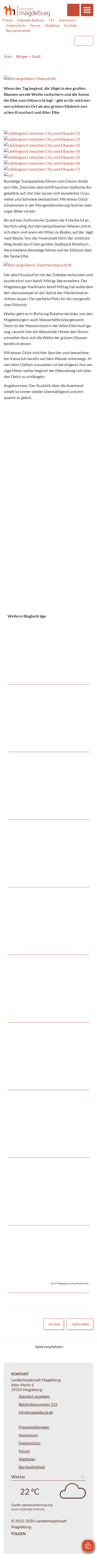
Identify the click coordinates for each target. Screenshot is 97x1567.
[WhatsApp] (87, 1346)
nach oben (80, 1323)
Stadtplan (52, 25)
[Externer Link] (30, 38)
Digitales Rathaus (30, 20)
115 (51, 20)
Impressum (67, 20)
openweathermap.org (37, 1505)
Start (8, 56)
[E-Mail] (81, 1346)
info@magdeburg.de (36, 1412)
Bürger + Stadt (28, 56)
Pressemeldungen (34, 1427)
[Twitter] (69, 1346)
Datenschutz (16, 25)
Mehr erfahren (47, 638)
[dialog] (48, 490)
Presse (7, 20)
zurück (54, 1323)
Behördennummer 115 (38, 1404)
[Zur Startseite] (27, 10)
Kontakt (70, 25)
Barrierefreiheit (18, 30)
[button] (48, 79)
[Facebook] (75, 1346)
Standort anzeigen (34, 1396)
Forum (35, 25)
